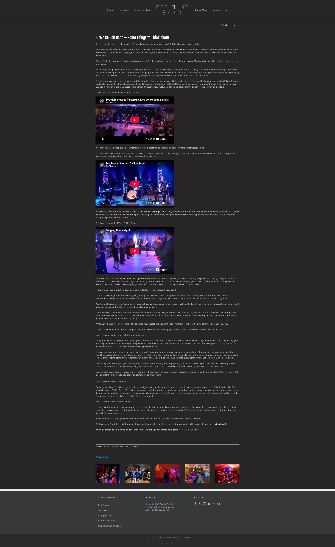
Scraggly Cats (159, 211)
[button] (220, 9)
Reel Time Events (189, 429)
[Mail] (218, 503)
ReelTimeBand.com (160, 509)
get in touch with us (219, 424)
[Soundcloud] (213, 503)
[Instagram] (204, 503)
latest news (123, 446)
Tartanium (110, 86)
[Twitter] (200, 503)
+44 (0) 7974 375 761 (163, 504)
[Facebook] (195, 503)
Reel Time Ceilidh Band (137, 211)
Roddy (100, 446)
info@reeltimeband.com (163, 507)
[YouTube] (209, 503)
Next (235, 25)
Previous (226, 25)
